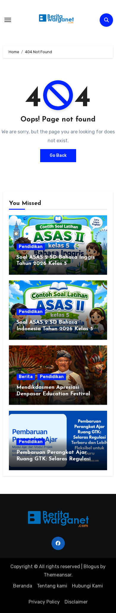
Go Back (58, 155)
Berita (26, 376)
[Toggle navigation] (7, 19)
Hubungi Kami (87, 586)
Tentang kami (52, 586)
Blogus (91, 566)
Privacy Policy (44, 602)
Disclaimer (76, 602)
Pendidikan (31, 246)
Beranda (22, 586)
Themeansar (57, 575)
